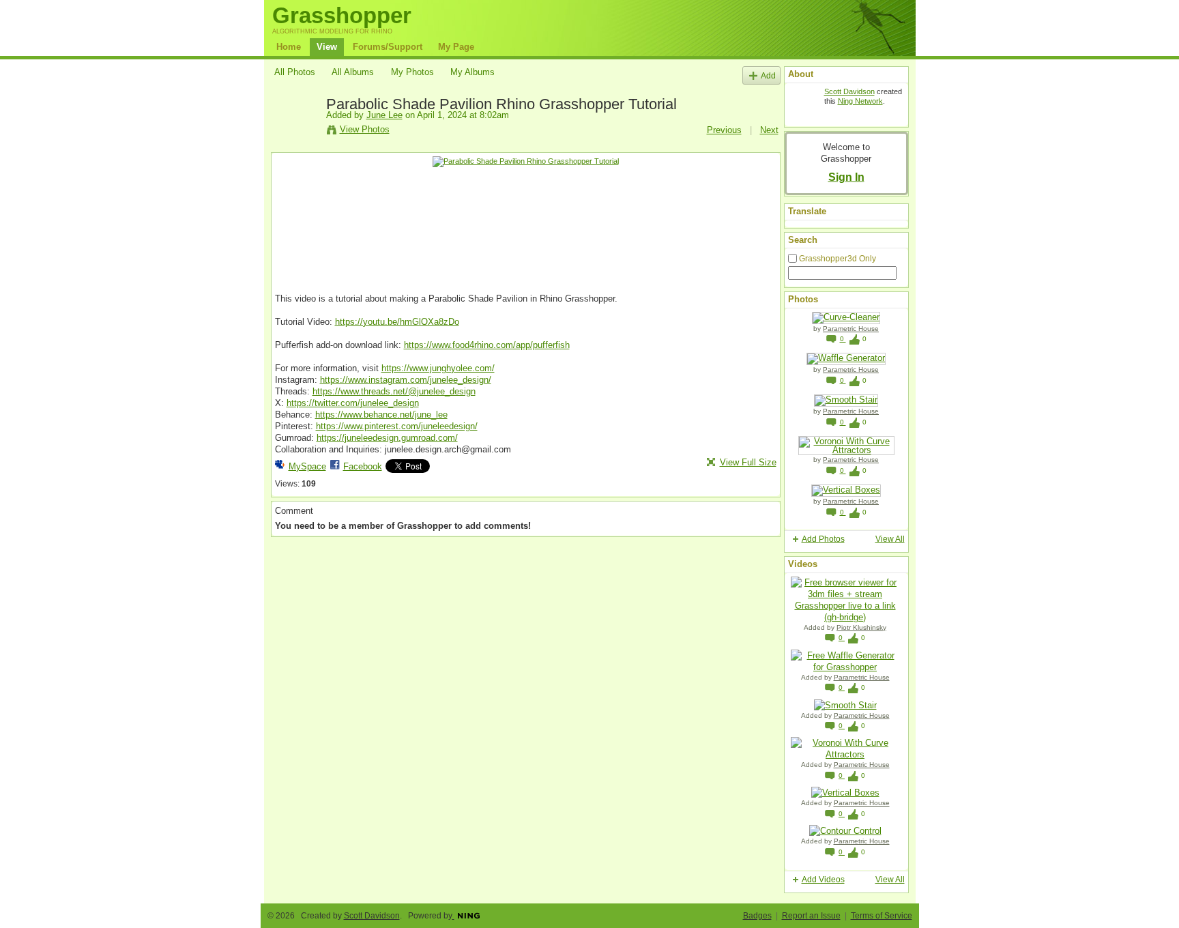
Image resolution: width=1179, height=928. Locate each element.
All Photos (294, 72)
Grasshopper (341, 15)
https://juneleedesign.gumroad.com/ (387, 438)
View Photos (365, 129)
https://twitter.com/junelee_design (353, 403)
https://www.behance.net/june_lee (381, 414)
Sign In (846, 177)
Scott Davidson (849, 91)
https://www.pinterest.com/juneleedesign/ (397, 426)
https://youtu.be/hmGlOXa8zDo (397, 322)
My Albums (472, 72)
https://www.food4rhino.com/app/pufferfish (487, 345)
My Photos (412, 72)
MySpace (307, 466)
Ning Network (860, 101)
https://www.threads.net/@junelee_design (394, 391)
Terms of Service (881, 915)
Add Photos (823, 539)
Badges (757, 915)
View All (890, 539)
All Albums (353, 72)
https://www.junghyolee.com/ (438, 368)
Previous (724, 130)
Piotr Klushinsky (861, 627)
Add (768, 75)
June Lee (384, 115)
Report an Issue (811, 915)
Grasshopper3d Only (837, 258)
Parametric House (851, 328)
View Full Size (748, 462)
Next (769, 130)
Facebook (362, 466)
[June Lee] (296, 135)
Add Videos (823, 879)
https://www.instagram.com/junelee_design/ (405, 380)
